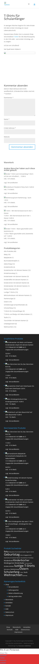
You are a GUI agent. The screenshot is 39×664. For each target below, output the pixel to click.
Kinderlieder (19, 563)
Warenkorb (9, 600)
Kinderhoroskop (9, 273)
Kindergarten (9, 563)
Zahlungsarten (13, 590)
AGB (6, 609)
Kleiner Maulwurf (10, 289)
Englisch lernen (30, 552)
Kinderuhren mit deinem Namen (15, 283)
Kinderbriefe (8, 267)
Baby (5, 254)
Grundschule (24, 558)
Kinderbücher (21, 560)
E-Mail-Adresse (10, 128)
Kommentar (8, 98)
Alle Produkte (8, 251)
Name (6, 119)
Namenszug (15, 569)
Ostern (6, 302)
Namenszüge (8, 298)
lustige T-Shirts (24, 566)
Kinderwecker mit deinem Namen (15, 286)
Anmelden (9, 603)
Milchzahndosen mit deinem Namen (16, 295)
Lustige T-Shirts (9, 292)
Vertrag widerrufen (15, 596)
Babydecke (7, 258)
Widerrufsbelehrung (15, 593)
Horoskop (30, 558)
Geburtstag (8, 264)
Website (7, 137)
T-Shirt (16, 37)
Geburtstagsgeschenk (26, 555)
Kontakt (8, 606)
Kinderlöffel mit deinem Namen (15, 280)
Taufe (6, 317)
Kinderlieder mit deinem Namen (15, 276)
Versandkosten (12, 183)
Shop (7, 584)
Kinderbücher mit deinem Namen (16, 270)
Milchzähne (7, 569)
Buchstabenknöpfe (10, 261)
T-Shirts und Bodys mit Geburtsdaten (17, 314)
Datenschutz (9, 612)
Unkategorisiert (9, 324)
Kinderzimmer (9, 566)
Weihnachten (8, 327)
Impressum (9, 615)
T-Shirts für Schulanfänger (13, 311)
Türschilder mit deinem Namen (15, 320)
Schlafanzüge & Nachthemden (14, 305)
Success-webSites (24, 646)
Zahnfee (25, 575)
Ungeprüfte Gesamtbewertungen (16, 350)
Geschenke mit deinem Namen (12, 558)
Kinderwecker (28, 563)
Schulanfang (8, 308)
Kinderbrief (8, 560)
